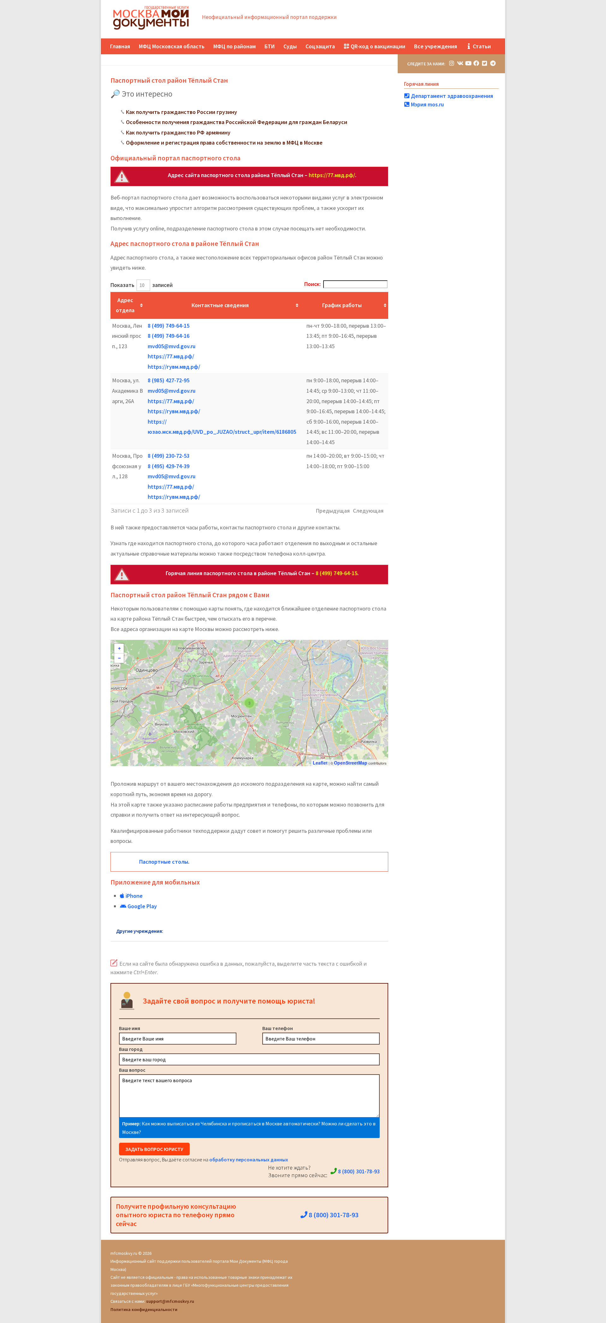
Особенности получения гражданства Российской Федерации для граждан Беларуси (236, 122)
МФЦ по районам (234, 46)
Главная (120, 46)
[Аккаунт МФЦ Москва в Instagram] (451, 63)
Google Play (141, 906)
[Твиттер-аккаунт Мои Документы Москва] (484, 63)
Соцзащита (320, 46)
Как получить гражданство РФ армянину (178, 132)
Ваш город (131, 1049)
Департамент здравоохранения (451, 95)
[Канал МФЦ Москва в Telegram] (493, 63)
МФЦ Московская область (172, 46)
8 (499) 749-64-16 (168, 335)
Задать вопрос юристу (154, 1149)
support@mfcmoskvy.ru (170, 1301)
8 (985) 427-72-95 (168, 380)
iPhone (133, 895)
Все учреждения (435, 46)
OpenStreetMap (350, 763)
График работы (342, 305)
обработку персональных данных (248, 1159)
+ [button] (119, 648)
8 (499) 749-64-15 (168, 325)
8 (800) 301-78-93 (358, 1171)
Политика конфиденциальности (143, 1309)
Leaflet (320, 763)
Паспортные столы (163, 861)
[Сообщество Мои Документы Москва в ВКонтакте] (460, 63)
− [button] (119, 658)
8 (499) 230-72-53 (168, 455)
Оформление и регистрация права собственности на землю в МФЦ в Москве (224, 142)
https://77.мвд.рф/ (332, 175)
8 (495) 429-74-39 (168, 466)
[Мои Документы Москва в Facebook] (476, 63)
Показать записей (141, 285)
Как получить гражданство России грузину (181, 112)
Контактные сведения (220, 305)
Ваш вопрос (132, 1070)
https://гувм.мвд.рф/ (174, 366)
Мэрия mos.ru (427, 104)
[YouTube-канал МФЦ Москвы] (468, 63)
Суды (290, 46)
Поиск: (312, 284)
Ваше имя (129, 1028)
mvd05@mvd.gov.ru (171, 346)
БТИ (269, 46)
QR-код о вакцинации (377, 46)
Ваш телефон (277, 1028)
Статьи (481, 46)
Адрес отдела (125, 305)
